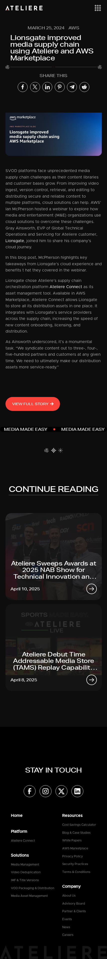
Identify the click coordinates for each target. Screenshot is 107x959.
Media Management (25, 864)
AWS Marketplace (75, 848)
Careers (67, 934)
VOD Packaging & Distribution (32, 888)
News (66, 927)
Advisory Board (73, 903)
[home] (24, 8)
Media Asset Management (29, 895)
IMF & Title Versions (25, 880)
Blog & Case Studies (76, 832)
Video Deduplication (26, 872)
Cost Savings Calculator (79, 824)
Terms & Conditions (76, 872)
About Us (69, 895)
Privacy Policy (72, 856)
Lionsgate (14, 241)
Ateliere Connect (66, 287)
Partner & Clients (74, 911)
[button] (97, 8)
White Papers (72, 840)
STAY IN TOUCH (53, 770)
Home (17, 816)
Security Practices (75, 864)
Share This (53, 75)
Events (67, 919)
